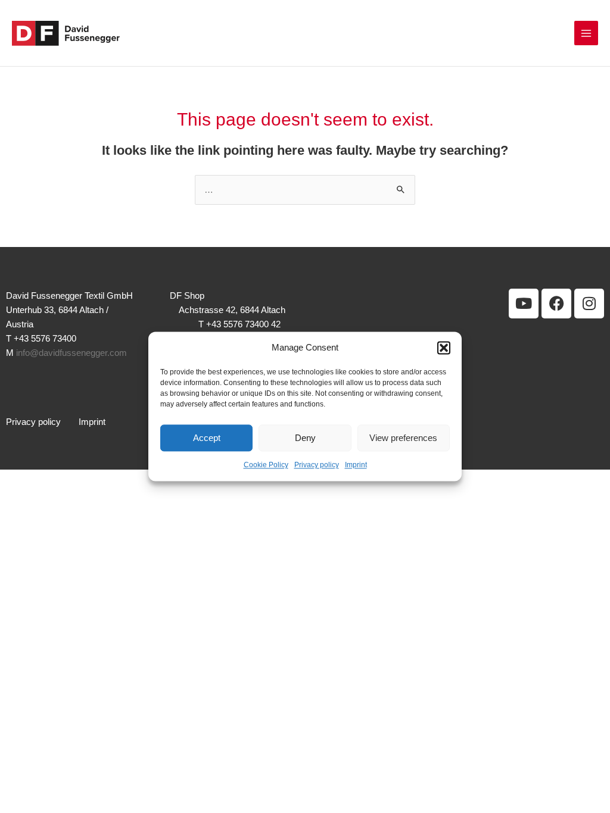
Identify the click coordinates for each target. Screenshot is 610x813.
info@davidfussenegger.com (71, 353)
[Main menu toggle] (586, 33)
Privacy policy (316, 465)
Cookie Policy (266, 465)
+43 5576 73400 (45, 338)
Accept (206, 438)
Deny (305, 438)
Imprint (356, 465)
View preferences (403, 438)
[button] (444, 348)
